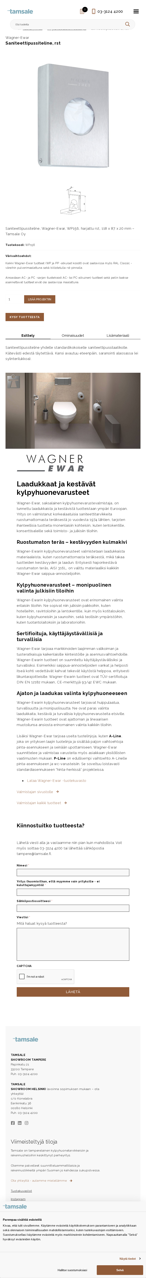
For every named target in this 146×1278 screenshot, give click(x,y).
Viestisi (23, 917)
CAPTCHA (24, 966)
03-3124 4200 (110, 11)
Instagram (18, 1199)
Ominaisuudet (73, 335)
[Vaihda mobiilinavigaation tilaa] (136, 11)
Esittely (28, 335)
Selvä (120, 1270)
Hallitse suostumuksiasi (72, 1270)
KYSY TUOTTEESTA (25, 317)
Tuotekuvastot (21, 1191)
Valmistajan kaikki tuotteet (39, 803)
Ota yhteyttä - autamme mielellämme (39, 1180)
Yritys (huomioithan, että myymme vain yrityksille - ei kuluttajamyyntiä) (58, 883)
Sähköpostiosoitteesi (34, 901)
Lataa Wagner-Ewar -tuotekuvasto (56, 781)
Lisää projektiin (39, 299)
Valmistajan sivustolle (35, 792)
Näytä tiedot (128, 1258)
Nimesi (23, 865)
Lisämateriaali (118, 335)
